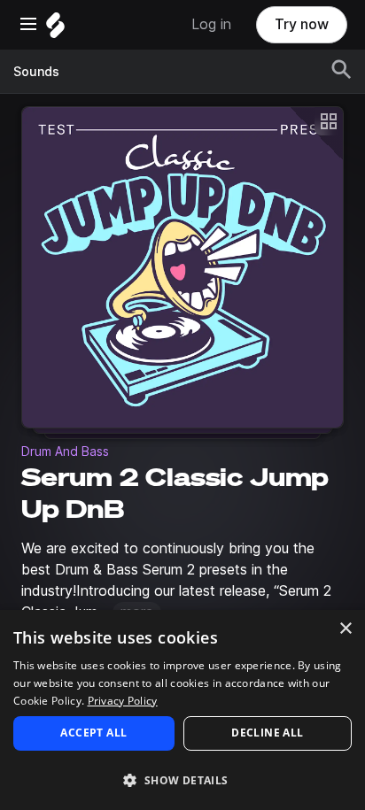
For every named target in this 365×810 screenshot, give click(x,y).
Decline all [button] (267, 732)
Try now (302, 24)
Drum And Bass (65, 451)
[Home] (55, 30)
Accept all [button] (93, 732)
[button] (182, 779)
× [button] (345, 629)
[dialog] (182, 710)
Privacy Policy (123, 700)
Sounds (36, 72)
